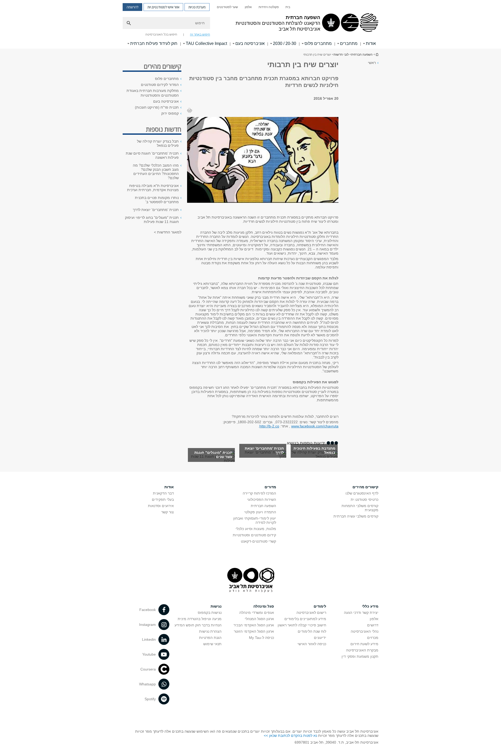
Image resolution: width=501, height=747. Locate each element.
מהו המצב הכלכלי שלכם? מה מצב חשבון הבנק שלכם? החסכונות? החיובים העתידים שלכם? (156, 171)
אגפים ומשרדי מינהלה (256, 612)
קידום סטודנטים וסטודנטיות (254, 535)
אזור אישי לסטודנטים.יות (163, 7)
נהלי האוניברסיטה (364, 631)
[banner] (250, 24)
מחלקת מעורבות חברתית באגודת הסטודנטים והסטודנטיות (153, 93)
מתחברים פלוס (318, 43)
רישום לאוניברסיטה (311, 612)
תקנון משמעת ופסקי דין (360, 656)
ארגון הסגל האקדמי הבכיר (254, 625)
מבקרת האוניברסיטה (362, 650)
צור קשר (167, 512)
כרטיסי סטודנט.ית (364, 499)
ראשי (372, 63)
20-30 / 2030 (284, 43)
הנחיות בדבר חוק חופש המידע (198, 625)
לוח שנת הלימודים (312, 631)
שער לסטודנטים (227, 7)
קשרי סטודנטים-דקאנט (258, 541)
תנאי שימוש (212, 644)
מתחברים (348, 43)
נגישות (216, 606)
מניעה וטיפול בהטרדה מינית (200, 619)
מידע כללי (370, 606)
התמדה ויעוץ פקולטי (260, 512)
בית (287, 7)
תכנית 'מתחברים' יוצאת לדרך (156, 210)
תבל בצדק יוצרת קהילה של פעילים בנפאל (158, 143)
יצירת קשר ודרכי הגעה (361, 612)
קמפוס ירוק (170, 113)
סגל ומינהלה (263, 606)
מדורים (270, 487)
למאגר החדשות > (167, 232)
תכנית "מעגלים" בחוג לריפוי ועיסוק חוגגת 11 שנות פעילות (152, 219)
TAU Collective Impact (206, 43)
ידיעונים (320, 638)
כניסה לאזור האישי (311, 644)
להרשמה (132, 7)
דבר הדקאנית (163, 493)
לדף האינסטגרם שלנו (361, 493)
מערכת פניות (197, 7)
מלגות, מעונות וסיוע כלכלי (256, 529)
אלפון (248, 7)
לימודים (320, 606)
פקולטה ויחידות (269, 7)
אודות (169, 487)
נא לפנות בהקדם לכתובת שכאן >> (290, 735)
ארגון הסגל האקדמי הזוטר (254, 631)
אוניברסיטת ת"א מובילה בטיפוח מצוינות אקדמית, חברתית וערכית (153, 188)
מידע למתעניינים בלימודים (305, 619)
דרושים (372, 625)
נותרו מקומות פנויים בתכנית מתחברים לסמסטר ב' (157, 200)
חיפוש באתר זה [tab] (200, 34)
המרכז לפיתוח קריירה (259, 493)
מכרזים (372, 638)
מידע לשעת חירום (364, 644)
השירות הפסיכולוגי (261, 499)
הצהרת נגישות (210, 631)
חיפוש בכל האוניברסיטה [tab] (161, 34)
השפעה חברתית (377, 54)
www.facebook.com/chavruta (314, 426)
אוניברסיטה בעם (250, 43)
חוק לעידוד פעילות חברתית (153, 43)
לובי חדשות (341, 54)
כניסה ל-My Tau (261, 638)
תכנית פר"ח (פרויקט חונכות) (157, 107)
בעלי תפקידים (163, 499)
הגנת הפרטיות (210, 638)
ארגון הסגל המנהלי (259, 619)
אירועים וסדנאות (161, 506)
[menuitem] (288, 7)
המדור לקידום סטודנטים (160, 85)
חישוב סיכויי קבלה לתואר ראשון (302, 625)
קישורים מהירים (365, 487)
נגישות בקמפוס (210, 612)
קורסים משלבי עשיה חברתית (355, 516)
